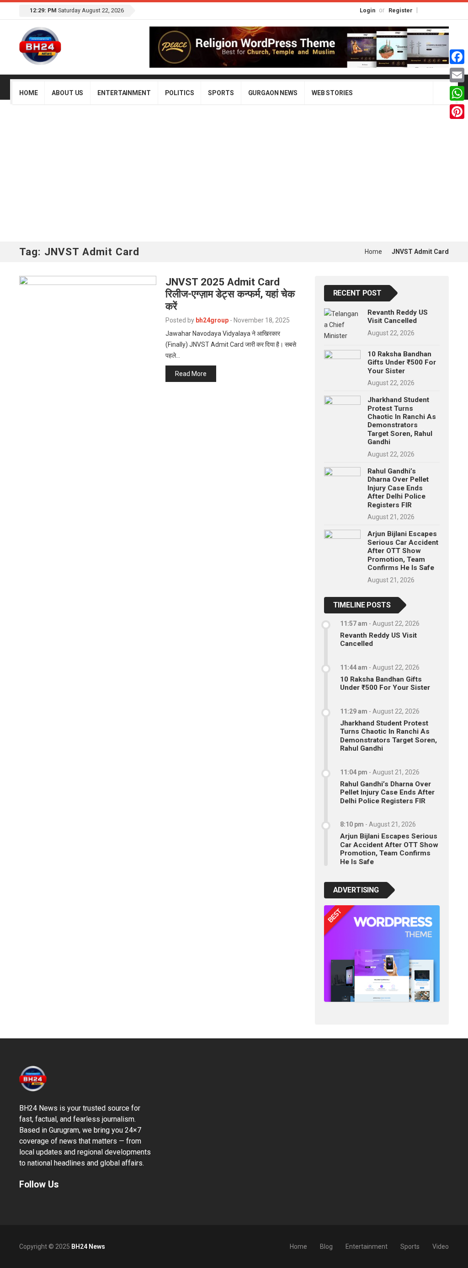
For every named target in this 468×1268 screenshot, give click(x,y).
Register (400, 10)
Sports (221, 93)
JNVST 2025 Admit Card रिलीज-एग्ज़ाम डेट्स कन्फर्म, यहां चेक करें (230, 294)
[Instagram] (435, 9)
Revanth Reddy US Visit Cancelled (397, 316)
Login (367, 10)
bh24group (212, 320)
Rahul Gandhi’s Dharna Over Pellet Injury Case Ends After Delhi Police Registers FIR (398, 488)
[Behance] (35, 1205)
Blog (326, 1246)
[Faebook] (23, 1205)
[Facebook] (425, 9)
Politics (179, 93)
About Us (67, 93)
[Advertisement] (234, 173)
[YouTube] (445, 9)
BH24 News (88, 1246)
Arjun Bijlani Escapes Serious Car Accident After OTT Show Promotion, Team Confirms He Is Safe (402, 551)
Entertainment (123, 93)
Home (28, 93)
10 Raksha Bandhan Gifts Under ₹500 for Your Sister (401, 362)
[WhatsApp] (457, 93)
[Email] (457, 75)
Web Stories (332, 93)
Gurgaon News (273, 93)
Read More (191, 373)
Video (440, 1246)
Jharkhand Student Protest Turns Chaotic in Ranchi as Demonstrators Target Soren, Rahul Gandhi (401, 421)
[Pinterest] (457, 111)
